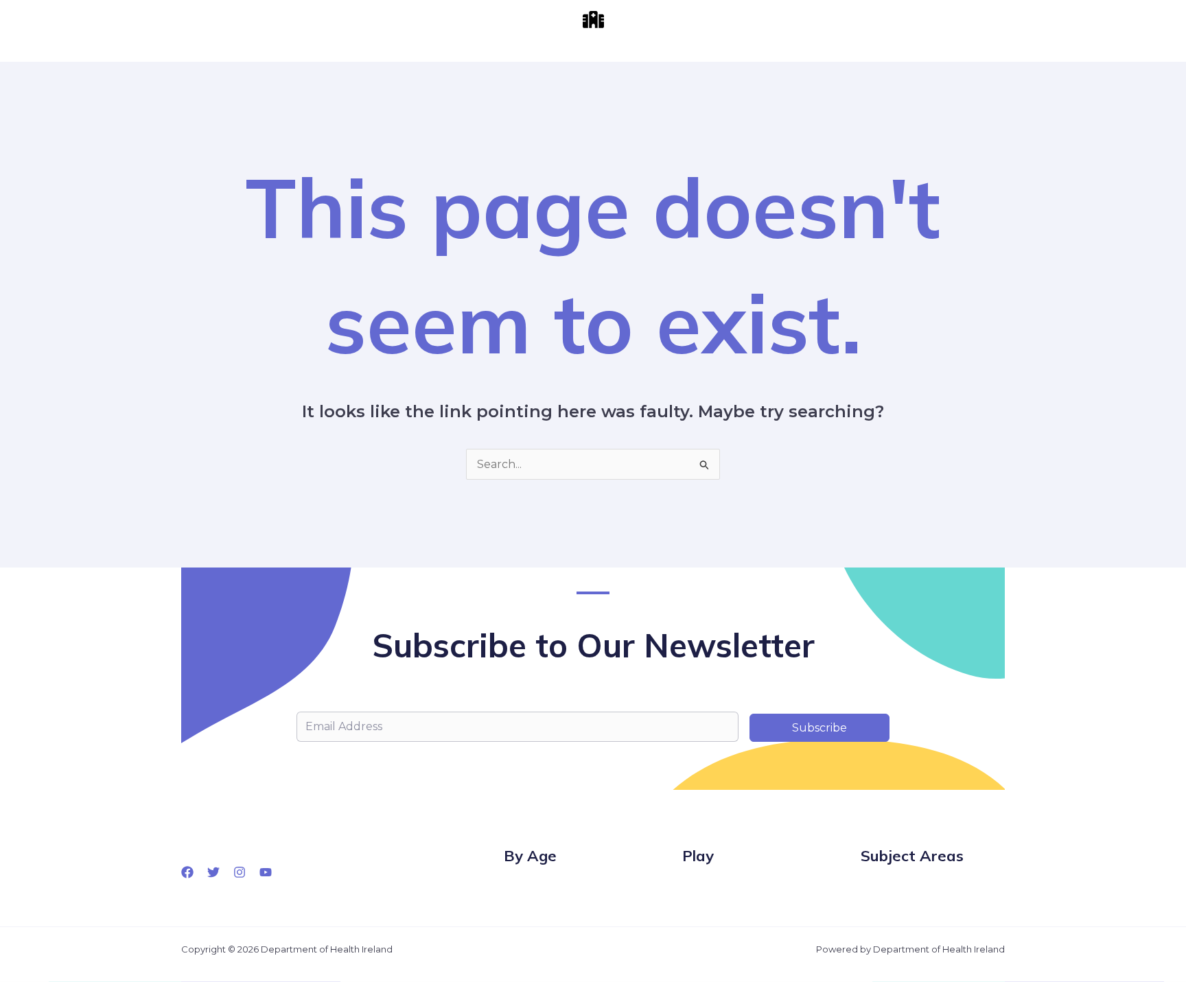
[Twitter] (213, 872)
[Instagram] (239, 872)
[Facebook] (187, 872)
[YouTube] (265, 872)
